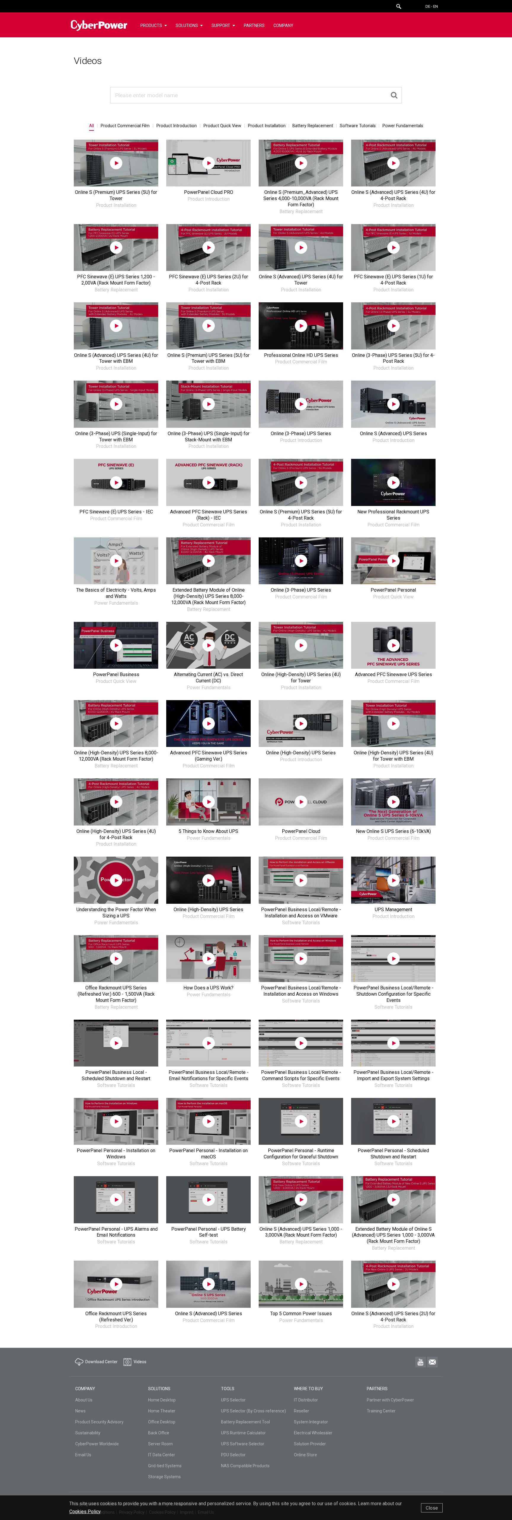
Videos (88, 60)
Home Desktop (162, 1400)
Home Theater (161, 1411)
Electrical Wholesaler (313, 1432)
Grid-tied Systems (165, 1465)
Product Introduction (176, 125)
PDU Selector (233, 1454)
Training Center (381, 1411)
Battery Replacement (312, 125)
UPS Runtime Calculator (243, 1432)
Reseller (301, 1411)
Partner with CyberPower (390, 1400)
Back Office (158, 1432)
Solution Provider (310, 1443)
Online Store (305, 1454)
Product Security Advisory (99, 1422)
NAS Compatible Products (245, 1465)
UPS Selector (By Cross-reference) (253, 1411)
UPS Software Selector (242, 1443)
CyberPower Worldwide (97, 1443)
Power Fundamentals (403, 125)
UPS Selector (233, 1400)
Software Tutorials (358, 125)
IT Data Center (161, 1454)
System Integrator (311, 1422)
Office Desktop (161, 1422)
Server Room (160, 1443)
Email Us (83, 1454)
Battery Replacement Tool (245, 1422)
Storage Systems (164, 1476)
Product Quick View (222, 125)
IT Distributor (306, 1400)
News (80, 1411)
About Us (83, 1400)
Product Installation (267, 125)
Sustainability (87, 1432)
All (91, 125)
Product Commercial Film (125, 125)
